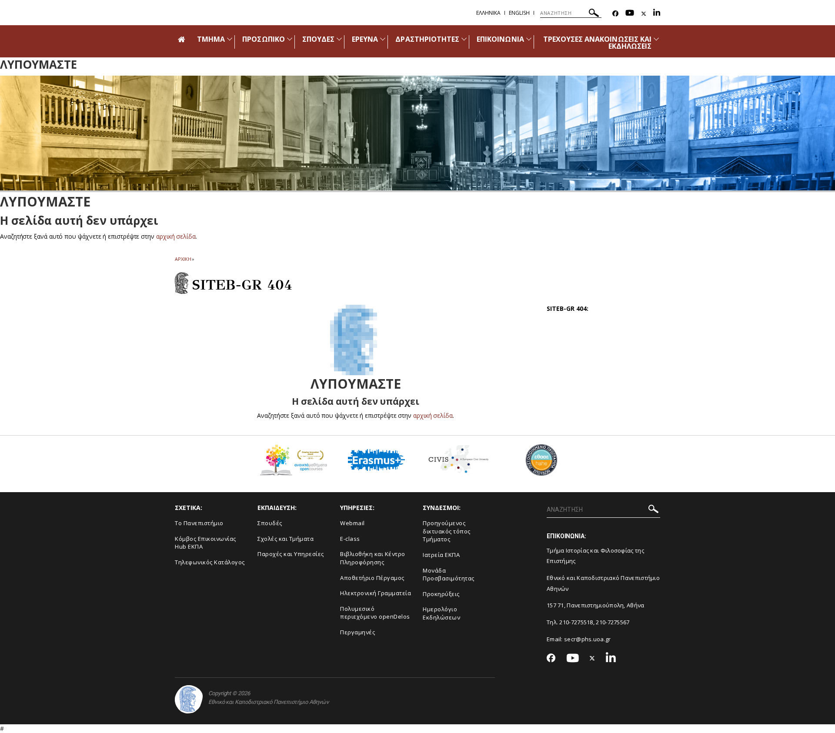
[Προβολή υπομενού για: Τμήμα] (229, 39)
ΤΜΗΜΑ (211, 39)
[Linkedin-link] (656, 13)
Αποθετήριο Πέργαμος (372, 578)
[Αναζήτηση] (593, 14)
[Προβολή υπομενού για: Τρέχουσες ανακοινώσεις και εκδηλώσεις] (656, 39)
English (519, 13)
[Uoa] (189, 699)
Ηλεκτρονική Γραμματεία (375, 593)
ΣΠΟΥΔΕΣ (318, 39)
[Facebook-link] (615, 13)
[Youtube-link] (629, 13)
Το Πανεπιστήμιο (199, 523)
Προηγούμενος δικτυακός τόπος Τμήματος (447, 531)
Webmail (352, 523)
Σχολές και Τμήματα (285, 539)
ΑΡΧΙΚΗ (183, 259)
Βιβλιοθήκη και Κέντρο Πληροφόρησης (372, 558)
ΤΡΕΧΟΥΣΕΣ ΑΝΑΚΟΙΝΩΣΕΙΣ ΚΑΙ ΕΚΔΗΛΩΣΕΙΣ (597, 42)
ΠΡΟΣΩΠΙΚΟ (263, 39)
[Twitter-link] (643, 13)
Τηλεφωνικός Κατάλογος (210, 562)
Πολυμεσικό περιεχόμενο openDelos (375, 613)
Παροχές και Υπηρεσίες (290, 554)
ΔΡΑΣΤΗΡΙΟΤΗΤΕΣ (427, 39)
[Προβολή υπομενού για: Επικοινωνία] (529, 39)
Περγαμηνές (357, 632)
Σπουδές (269, 523)
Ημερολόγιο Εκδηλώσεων (441, 613)
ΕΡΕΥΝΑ (365, 39)
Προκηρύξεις (441, 594)
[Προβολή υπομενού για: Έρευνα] (382, 39)
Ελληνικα (488, 13)
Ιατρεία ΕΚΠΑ (441, 555)
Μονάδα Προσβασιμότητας (448, 574)
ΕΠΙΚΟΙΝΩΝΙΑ (500, 39)
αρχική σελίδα (176, 236)
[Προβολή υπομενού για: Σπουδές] (339, 39)
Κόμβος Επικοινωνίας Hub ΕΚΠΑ (205, 543)
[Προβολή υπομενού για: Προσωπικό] (289, 39)
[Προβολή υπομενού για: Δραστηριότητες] (464, 39)
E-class (350, 539)
